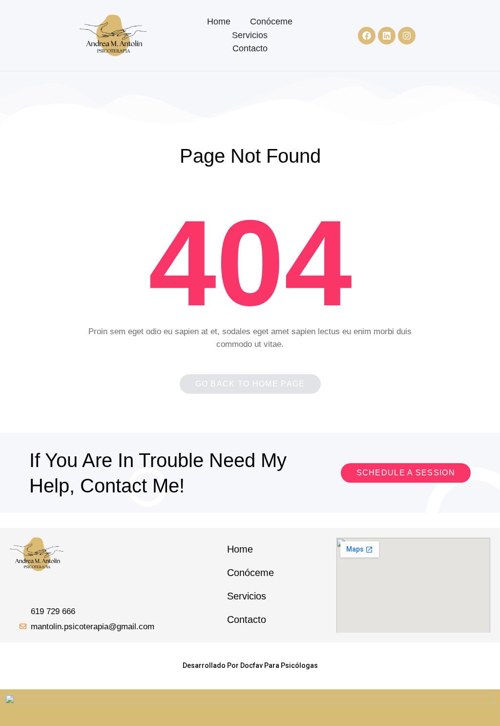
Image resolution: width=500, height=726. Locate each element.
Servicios (250, 35)
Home (218, 21)
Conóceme (271, 21)
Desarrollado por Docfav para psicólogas (250, 665)
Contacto (250, 48)
